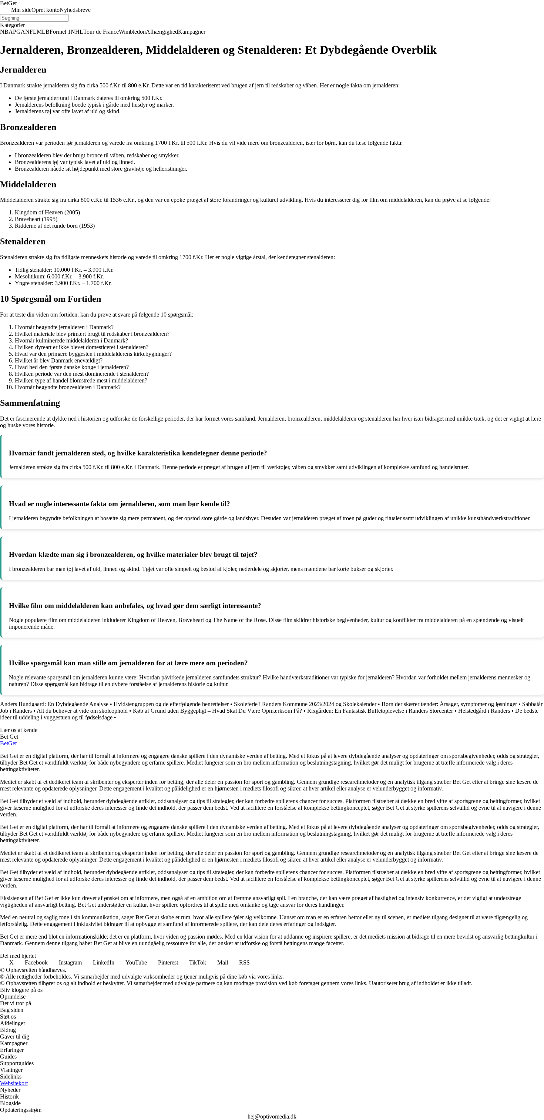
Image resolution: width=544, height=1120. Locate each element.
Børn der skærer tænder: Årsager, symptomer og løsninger (449, 704)
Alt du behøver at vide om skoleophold (82, 711)
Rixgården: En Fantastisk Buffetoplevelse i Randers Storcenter (380, 711)
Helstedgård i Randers (484, 711)
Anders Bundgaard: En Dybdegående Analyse (54, 704)
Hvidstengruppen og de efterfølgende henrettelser (171, 704)
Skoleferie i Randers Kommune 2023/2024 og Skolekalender (305, 704)
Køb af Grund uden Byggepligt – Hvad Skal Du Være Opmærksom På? (217, 711)
